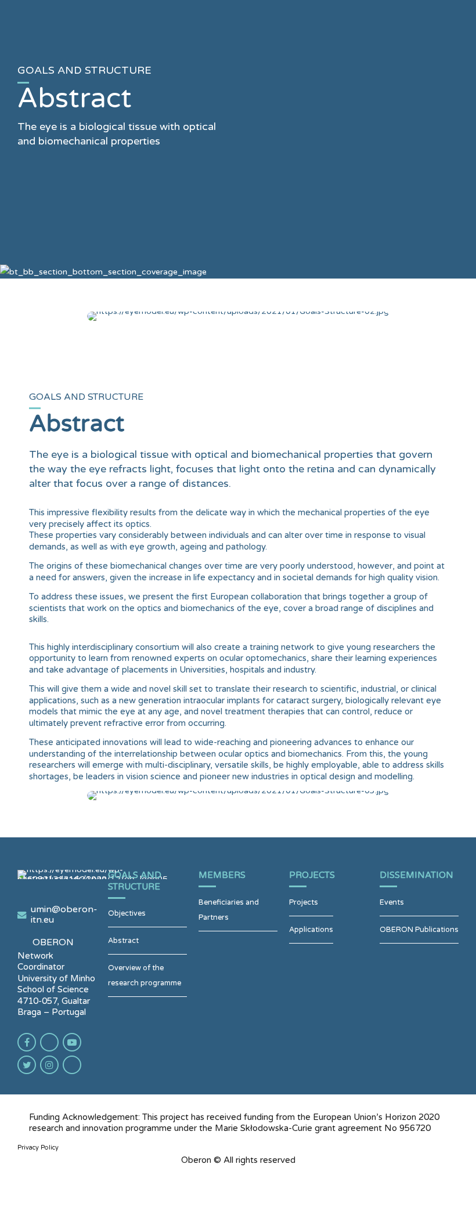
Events (392, 902)
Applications (311, 929)
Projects (303, 902)
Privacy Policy (38, 1147)
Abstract (123, 940)
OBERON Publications (419, 929)
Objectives (127, 913)
